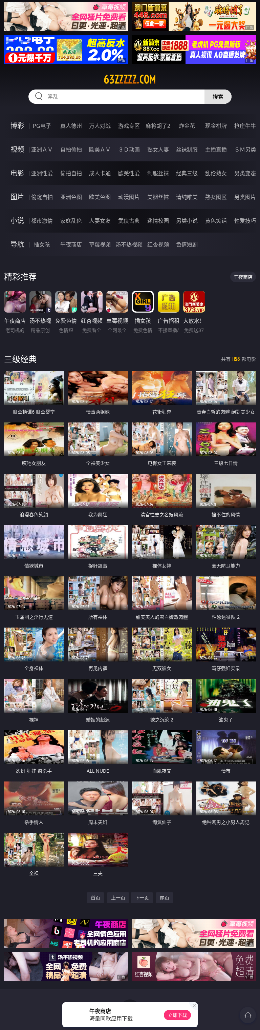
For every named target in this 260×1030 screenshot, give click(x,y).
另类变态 (245, 173)
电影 (17, 173)
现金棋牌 (216, 126)
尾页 (164, 897)
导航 (17, 244)
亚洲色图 (71, 197)
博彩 (17, 125)
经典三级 (187, 173)
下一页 (142, 897)
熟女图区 (216, 197)
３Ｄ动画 (129, 149)
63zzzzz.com (130, 79)
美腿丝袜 (158, 197)
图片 (17, 196)
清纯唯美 (187, 197)
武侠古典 (129, 220)
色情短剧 (187, 244)
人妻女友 (100, 220)
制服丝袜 (158, 173)
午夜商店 (71, 244)
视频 (17, 149)
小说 (17, 220)
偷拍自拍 (71, 173)
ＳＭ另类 (245, 149)
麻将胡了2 (158, 126)
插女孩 (42, 244)
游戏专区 (129, 126)
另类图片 (245, 197)
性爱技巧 (245, 220)
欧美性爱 (129, 173)
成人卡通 (100, 173)
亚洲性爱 (42, 173)
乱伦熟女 (216, 173)
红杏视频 (158, 244)
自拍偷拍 (71, 149)
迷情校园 (158, 220)
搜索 (218, 96)
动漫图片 (129, 197)
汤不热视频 (129, 244)
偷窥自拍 (42, 197)
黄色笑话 (216, 220)
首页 (95, 897)
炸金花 (187, 126)
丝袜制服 (187, 149)
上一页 (118, 897)
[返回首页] (248, 1015)
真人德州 (71, 126)
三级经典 (20, 358)
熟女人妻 (158, 149)
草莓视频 (100, 244)
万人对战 (100, 126)
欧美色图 (100, 197)
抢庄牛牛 (245, 126)
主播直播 (216, 149)
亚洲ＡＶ (42, 149)
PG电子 (42, 126)
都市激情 (42, 220)
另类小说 (187, 220)
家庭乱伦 (71, 220)
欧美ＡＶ (100, 149)
